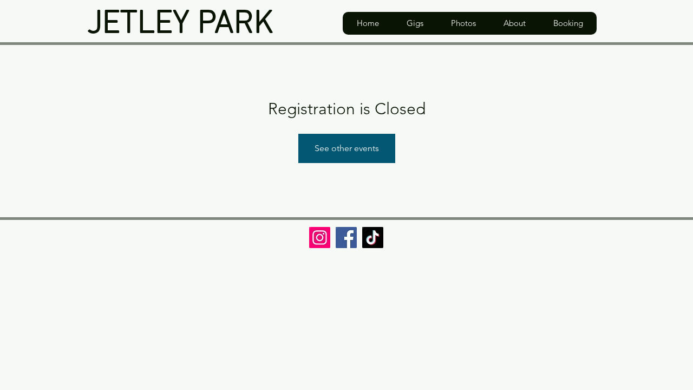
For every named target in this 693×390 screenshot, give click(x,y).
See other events (347, 148)
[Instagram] (319, 237)
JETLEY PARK (180, 24)
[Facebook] (346, 237)
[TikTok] (372, 237)
